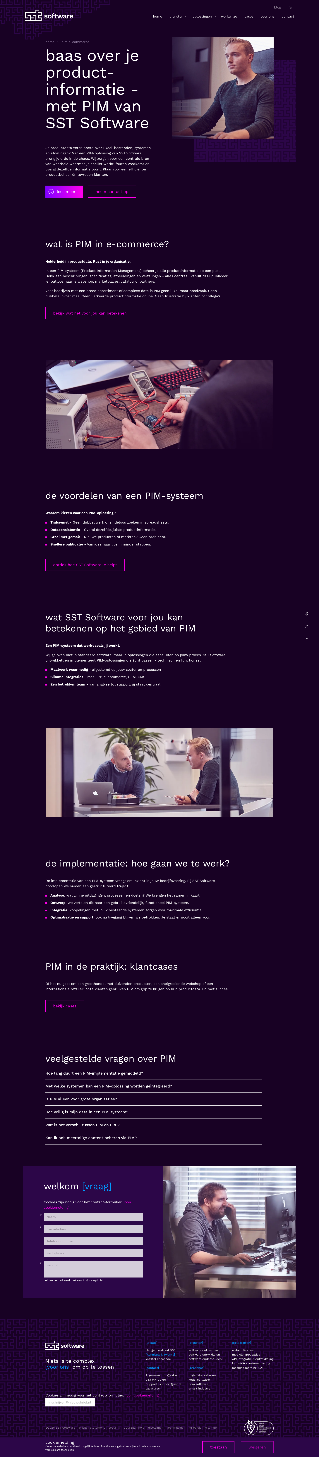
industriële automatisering (251, 1363)
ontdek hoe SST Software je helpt (85, 564)
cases (248, 16)
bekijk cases (64, 1006)
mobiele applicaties (246, 1354)
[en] (291, 7)
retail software (199, 1379)
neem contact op (112, 191)
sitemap (211, 1427)
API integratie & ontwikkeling (253, 1359)
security (114, 1427)
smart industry (199, 1388)
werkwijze (229, 16)
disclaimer (155, 1427)
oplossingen (203, 16)
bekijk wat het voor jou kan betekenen (90, 313)
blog (277, 7)
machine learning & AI (247, 1368)
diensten (176, 16)
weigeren (257, 1447)
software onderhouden (205, 1359)
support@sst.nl (170, 1384)
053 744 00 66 (156, 1379)
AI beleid (195, 1427)
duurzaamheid (134, 1427)
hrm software (198, 1384)
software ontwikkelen (204, 1354)
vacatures (153, 1388)
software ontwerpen (203, 1350)
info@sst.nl (170, 1375)
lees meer (66, 191)
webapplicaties (242, 1350)
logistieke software (202, 1375)
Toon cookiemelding (142, 1395)
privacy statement (92, 1427)
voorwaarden (176, 1427)
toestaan (218, 1447)
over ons (267, 16)
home (157, 16)
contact (288, 16)
